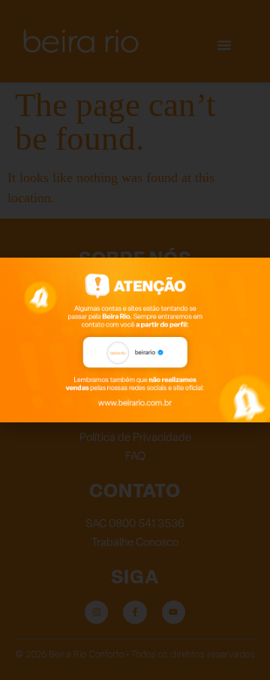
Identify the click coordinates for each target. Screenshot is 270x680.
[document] (135, 340)
